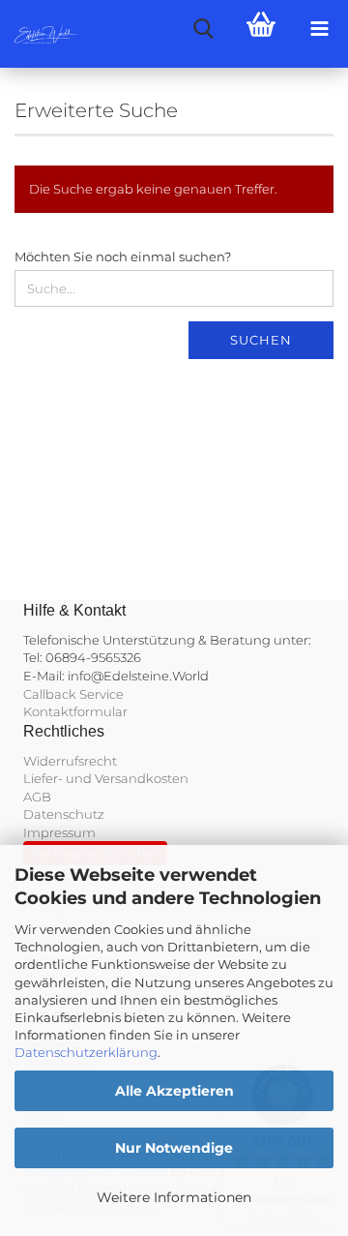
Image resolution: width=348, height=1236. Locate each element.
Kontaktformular (75, 711)
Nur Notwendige (174, 1148)
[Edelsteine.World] (38, 34)
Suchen (261, 339)
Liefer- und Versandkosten (105, 778)
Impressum (59, 832)
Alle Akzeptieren (174, 1091)
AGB (37, 796)
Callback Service (73, 694)
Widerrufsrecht (70, 761)
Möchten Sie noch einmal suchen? (122, 256)
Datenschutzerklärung (86, 1052)
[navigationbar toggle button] (319, 29)
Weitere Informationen (174, 1197)
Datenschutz (63, 814)
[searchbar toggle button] (203, 29)
